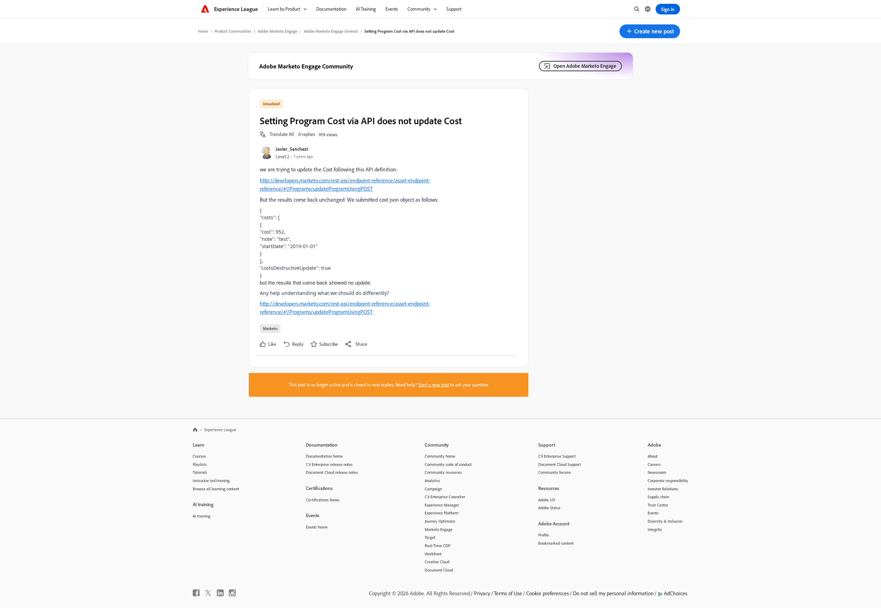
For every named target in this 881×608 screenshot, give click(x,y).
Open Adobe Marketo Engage (584, 66)
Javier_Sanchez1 (292, 149)
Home (203, 31)
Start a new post (433, 385)
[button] (649, 31)
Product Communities (233, 31)
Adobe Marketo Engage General (331, 31)
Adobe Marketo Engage (277, 31)
